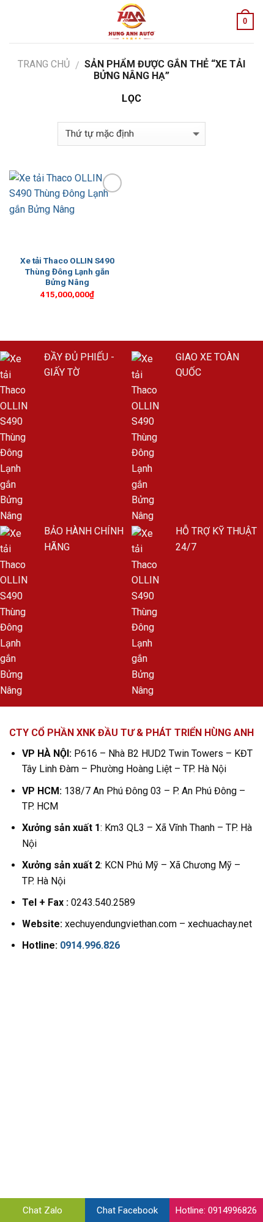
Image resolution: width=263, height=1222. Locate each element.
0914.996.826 (90, 945)
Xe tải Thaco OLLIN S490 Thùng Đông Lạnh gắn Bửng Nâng (67, 271)
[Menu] (16, 21)
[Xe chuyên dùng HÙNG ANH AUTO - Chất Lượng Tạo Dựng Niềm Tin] (131, 21)
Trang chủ (44, 64)
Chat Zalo (42, 1210)
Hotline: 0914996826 (216, 1210)
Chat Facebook (127, 1210)
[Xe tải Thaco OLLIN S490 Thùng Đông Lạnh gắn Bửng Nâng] (67, 209)
